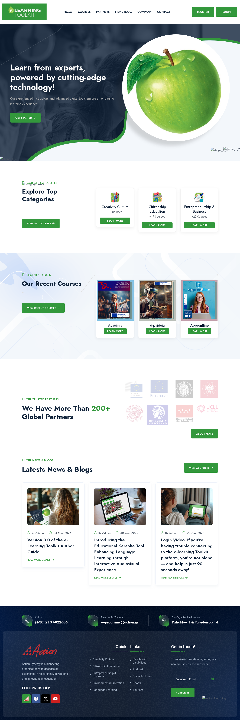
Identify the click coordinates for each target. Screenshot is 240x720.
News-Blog (123, 11)
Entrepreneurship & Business (199, 209)
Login (226, 12)
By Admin (38, 533)
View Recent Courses (41, 308)
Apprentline (199, 325)
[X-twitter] (45, 698)
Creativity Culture (115, 206)
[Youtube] (55, 698)
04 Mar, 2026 (63, 533)
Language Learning (105, 690)
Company (144, 11)
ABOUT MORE (204, 433)
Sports (137, 683)
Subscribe (182, 692)
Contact (163, 11)
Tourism (138, 690)
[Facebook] (36, 698)
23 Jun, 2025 (196, 533)
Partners (103, 11)
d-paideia (157, 325)
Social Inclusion (143, 676)
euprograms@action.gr (119, 622)
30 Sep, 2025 (129, 533)
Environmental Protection (108, 683)
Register (203, 12)
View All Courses (39, 223)
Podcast (138, 669)
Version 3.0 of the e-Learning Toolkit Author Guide (50, 546)
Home (68, 11)
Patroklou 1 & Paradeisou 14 (195, 622)
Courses (84, 11)
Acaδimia (115, 325)
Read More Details (38, 560)
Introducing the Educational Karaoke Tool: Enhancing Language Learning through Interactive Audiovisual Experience (120, 555)
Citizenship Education (157, 209)
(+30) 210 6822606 (51, 622)
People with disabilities (140, 661)
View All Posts (199, 468)
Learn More (115, 220)
